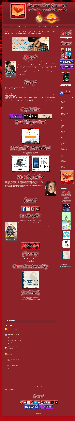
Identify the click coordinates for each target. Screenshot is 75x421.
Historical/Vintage (63, 131)
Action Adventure (63, 101)
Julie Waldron (10, 328)
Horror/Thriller (63, 133)
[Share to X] (11, 320)
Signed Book (62, 156)
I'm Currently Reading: (65, 72)
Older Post (54, 387)
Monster (62, 138)
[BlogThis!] (10, 320)
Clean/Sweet (10, 322)
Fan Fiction (62, 125)
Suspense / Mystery (63, 161)
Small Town (62, 157)
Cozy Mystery (63, 114)
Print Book (62, 148)
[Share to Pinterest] (14, 320)
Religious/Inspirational (64, 149)
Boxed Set (62, 108)
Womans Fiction (63, 167)
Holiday (62, 132)
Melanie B (9, 334)
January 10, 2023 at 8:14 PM (17, 340)
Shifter (61, 155)
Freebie (62, 126)
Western (22, 322)
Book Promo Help (46, 26)
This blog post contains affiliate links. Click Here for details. (30, 297)
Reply (8, 331)
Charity (62, 109)
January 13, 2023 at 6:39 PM (15, 359)
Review (62, 151)
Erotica (62, 121)
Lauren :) (65, 91)
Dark (61, 115)
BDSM (62, 106)
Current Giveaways (11, 26)
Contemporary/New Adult (64, 113)
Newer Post (6, 387)
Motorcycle (62, 139)
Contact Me (33, 26)
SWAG (62, 162)
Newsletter (27, 26)
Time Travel (62, 163)
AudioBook (62, 102)
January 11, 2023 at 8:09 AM (13, 346)
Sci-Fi (61, 154)
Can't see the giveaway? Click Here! (30, 260)
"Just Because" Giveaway (56, 26)
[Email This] (9, 320)
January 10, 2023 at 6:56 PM (15, 334)
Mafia (61, 136)
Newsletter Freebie (18, 322)
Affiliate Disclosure (19, 26)
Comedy (62, 112)
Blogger (40, 413)
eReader (62, 119)
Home (5, 26)
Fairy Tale (62, 124)
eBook (61, 118)
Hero (61, 130)
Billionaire (62, 107)
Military (62, 137)
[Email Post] (7, 320)
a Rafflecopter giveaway (30, 261)
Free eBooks (39, 26)
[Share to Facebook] (13, 320)
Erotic (61, 120)
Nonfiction (62, 143)
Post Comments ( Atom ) (11, 389)
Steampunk (62, 160)
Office (61, 144)
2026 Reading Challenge (66, 90)
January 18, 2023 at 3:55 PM (14, 365)
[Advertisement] (30, 308)
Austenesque (62, 103)
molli (8, 346)
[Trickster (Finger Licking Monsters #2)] (66, 82)
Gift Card (13, 322)
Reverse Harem (63, 150)
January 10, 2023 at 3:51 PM (16, 328)
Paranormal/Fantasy (63, 145)
